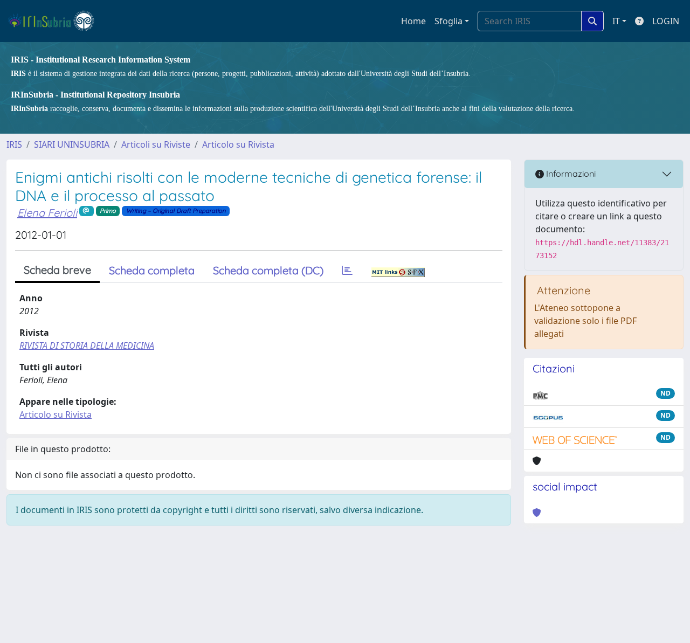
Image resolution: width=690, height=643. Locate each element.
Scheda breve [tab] (57, 269)
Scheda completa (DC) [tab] (268, 270)
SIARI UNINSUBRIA (71, 144)
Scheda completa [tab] (152, 270)
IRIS (14, 144)
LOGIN (665, 21)
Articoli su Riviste (155, 144)
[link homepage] (55, 21)
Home (413, 21)
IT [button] (616, 21)
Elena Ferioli (47, 212)
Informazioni (570, 173)
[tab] (347, 270)
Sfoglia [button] (448, 21)
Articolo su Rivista (238, 144)
